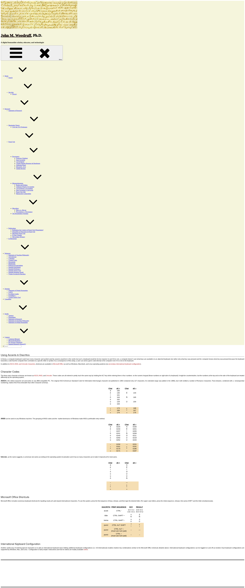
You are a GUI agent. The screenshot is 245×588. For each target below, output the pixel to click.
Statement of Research (15, 110)
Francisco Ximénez (22, 158)
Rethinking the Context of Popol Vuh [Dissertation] (27, 230)
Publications (12, 228)
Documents (11, 262)
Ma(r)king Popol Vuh (18, 233)
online (86, 549)
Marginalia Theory (14, 125)
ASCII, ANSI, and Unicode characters (22, 364)
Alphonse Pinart (21, 165)
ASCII (36, 375)
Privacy (14, 94)
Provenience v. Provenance (24, 212)
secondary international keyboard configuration (124, 364)
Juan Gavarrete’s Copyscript (24, 190)
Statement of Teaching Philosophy (18, 255)
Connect (7, 337)
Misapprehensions (17, 183)
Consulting (8, 299)
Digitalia (7, 289)
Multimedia (11, 264)
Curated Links (12, 260)
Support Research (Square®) (17, 344)
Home (6, 76)
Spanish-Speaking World (15, 272)
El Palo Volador (17, 235)
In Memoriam (12, 238)
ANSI (40, 375)
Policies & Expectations (15, 265)
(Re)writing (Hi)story (18, 237)
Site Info (11, 92)
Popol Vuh (11, 142)
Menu (60, 59)
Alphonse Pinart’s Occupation (25, 187)
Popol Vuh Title (21, 192)
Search (10, 77)
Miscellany (15, 208)
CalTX (10, 292)
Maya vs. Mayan (21, 210)
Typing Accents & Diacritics (17, 274)
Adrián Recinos (21, 168)
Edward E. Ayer (21, 167)
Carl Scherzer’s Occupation (24, 188)
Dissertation (12, 317)
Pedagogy (8, 253)
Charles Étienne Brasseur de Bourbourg (28, 163)
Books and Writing (21, 185)
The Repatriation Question (20, 213)
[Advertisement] (122, 573)
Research (7, 109)
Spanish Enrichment (14, 267)
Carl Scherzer (20, 162)
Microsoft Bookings (14, 340)
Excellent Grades (13, 294)
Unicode (49, 375)
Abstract (10, 315)
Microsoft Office (58, 364)
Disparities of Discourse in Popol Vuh (23, 232)
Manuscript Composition (23, 193)
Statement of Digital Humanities (18, 290)
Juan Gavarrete (20, 160)
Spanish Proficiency (14, 269)
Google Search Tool (14, 297)
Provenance (15, 156)
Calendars (11, 258)
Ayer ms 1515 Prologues (19, 127)
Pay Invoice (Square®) (15, 342)
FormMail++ (12, 295)
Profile (7, 314)
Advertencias (12, 257)
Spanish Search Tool (14, 270)
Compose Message (14, 339)
